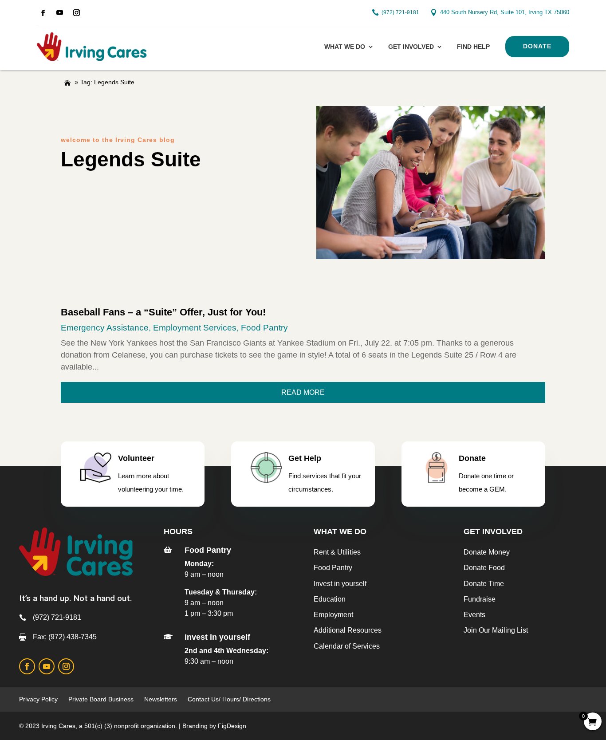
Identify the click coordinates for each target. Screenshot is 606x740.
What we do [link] (344, 46)
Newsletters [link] (160, 699)
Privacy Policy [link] (38, 699)
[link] (43, 13)
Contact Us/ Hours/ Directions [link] (230, 699)
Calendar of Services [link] (347, 646)
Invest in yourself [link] (340, 583)
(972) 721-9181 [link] (400, 12)
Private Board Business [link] (101, 699)
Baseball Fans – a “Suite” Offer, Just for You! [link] (163, 312)
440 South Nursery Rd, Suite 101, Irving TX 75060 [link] (504, 12)
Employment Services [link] (194, 327)
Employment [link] (333, 614)
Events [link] (474, 614)
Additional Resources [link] (348, 630)
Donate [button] (537, 46)
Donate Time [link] (484, 583)
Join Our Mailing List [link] (496, 630)
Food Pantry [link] (264, 327)
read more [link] (303, 392)
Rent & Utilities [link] (337, 552)
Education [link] (330, 599)
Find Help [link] (473, 46)
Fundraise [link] (480, 599)
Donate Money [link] (487, 552)
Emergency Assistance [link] (105, 327)
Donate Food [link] (484, 567)
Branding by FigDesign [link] (214, 725)
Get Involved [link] (411, 46)
